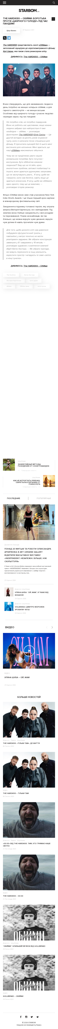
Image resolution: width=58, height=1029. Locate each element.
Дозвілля (8, 545)
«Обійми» (43, 45)
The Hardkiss (11, 275)
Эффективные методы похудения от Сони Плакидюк (33, 465)
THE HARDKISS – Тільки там (16, 793)
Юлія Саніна (39, 134)
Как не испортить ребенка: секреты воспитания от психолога (26, 482)
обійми (9, 286)
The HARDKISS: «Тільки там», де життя (21, 743)
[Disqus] (29, 333)
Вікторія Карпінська (14, 281)
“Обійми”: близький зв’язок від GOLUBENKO (24, 946)
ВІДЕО (7, 673)
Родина (13, 740)
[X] (5, 38)
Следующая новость (30, 487)
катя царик (34, 281)
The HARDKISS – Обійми (35, 56)
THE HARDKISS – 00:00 (13, 896)
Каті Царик (8, 51)
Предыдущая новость (28, 470)
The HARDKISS (10, 45)
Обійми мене (24, 286)
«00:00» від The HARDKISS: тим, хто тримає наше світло (26, 844)
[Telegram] (9, 38)
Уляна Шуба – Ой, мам (17, 677)
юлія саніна (42, 286)
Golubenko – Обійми (13, 996)
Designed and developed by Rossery (29, 1025)
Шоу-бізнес (11, 31)
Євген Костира (29, 275)
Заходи (16, 545)
